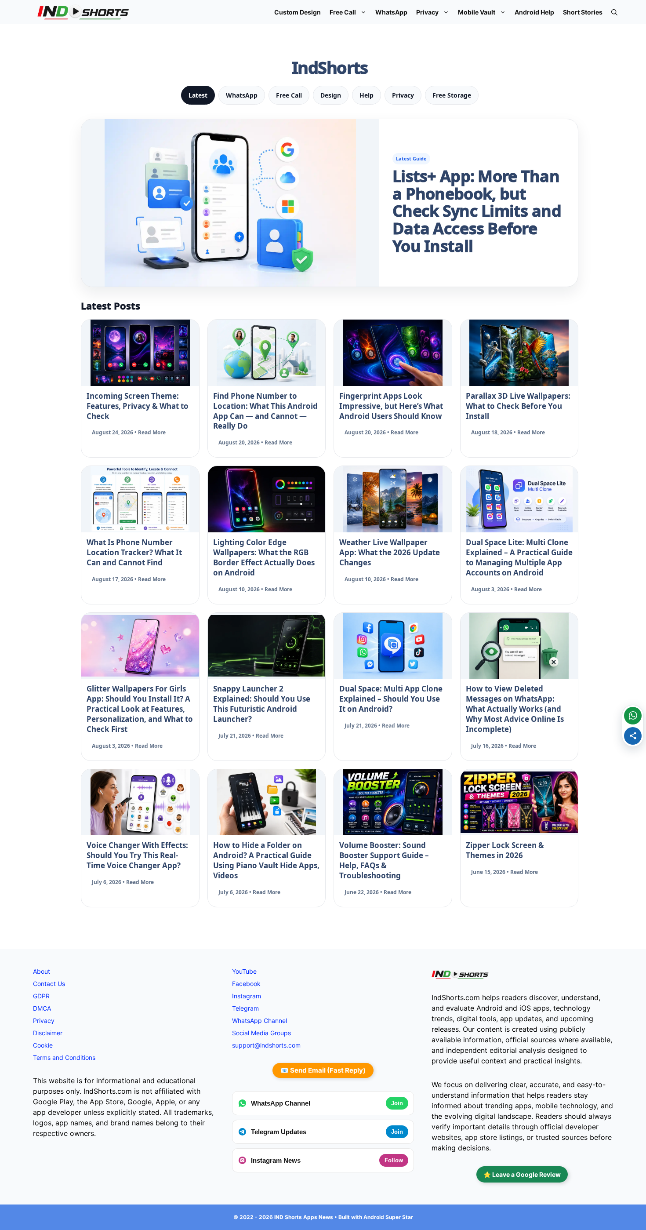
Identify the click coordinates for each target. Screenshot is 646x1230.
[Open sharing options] (633, 736)
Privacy (427, 12)
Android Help (534, 12)
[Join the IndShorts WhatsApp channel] (633, 715)
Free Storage (451, 95)
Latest (198, 95)
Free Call (343, 12)
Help (366, 95)
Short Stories (582, 12)
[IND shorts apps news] (83, 12)
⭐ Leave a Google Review (522, 1174)
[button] (614, 12)
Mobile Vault (476, 12)
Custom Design (297, 12)
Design (330, 95)
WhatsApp (391, 12)
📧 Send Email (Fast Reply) (323, 1070)
